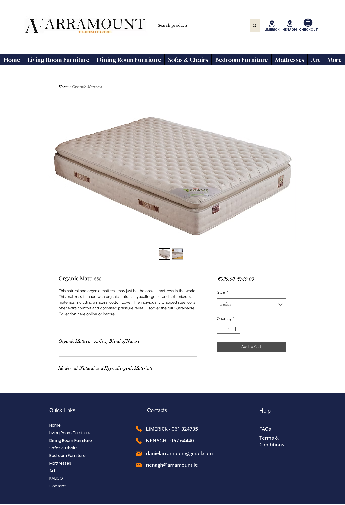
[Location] (272, 24)
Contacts (157, 410)
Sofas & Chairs (63, 448)
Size (222, 292)
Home (64, 86)
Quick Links (62, 410)
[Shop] (308, 22)
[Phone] (138, 428)
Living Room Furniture (69, 433)
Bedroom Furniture (67, 456)
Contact (57, 486)
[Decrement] (221, 329)
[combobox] (251, 304)
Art (52, 471)
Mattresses (60, 463)
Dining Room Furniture (70, 440)
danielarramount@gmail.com (179, 453)
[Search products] (255, 25)
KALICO (56, 478)
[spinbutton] (228, 329)
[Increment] (236, 329)
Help (265, 410)
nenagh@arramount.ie (172, 465)
